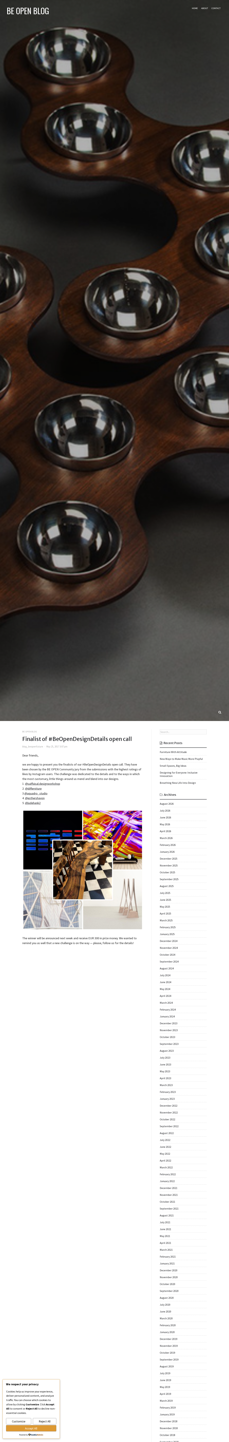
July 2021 (165, 1222)
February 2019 (168, 1407)
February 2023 (168, 1092)
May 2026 (165, 824)
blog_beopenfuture (32, 746)
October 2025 (167, 872)
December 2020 (168, 1270)
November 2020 (169, 1277)
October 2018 (167, 1435)
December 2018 (168, 1421)
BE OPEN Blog (29, 731)
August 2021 (167, 1215)
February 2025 (168, 927)
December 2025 (168, 858)
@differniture (33, 788)
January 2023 (167, 1098)
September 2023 (169, 1044)
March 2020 (166, 1318)
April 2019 (165, 1393)
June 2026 (165, 817)
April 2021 (165, 1243)
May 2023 (165, 1071)
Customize (18, 1421)
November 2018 (169, 1428)
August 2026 (167, 803)
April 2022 (165, 1160)
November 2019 (169, 1345)
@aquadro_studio (35, 793)
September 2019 (169, 1359)
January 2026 (167, 851)
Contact (216, 8)
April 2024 (165, 995)
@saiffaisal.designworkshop (42, 784)
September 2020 (169, 1291)
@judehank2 (33, 803)
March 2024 (166, 1002)
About (204, 8)
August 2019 (167, 1366)
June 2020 (165, 1311)
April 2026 (165, 831)
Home (195, 8)
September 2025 (169, 879)
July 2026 (165, 810)
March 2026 (166, 838)
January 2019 (167, 1414)
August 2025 (167, 886)
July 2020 (165, 1304)
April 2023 (165, 1078)
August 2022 (167, 1133)
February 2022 (168, 1174)
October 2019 (167, 1352)
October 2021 (167, 1201)
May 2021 (165, 1236)
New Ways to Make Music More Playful (181, 758)
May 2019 (165, 1387)
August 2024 (167, 968)
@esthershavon (35, 798)
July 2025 (165, 893)
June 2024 (165, 982)
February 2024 (168, 1009)
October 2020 (167, 1284)
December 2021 (168, 1188)
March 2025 (166, 920)
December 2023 (168, 1023)
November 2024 (169, 947)
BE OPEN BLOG (28, 11)
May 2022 (165, 1153)
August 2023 (167, 1050)
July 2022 (165, 1140)
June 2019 (165, 1380)
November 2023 (169, 1030)
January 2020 (167, 1332)
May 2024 (165, 989)
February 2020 (168, 1325)
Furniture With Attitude (173, 752)
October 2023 (167, 1037)
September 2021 (169, 1208)
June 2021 (165, 1229)
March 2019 (166, 1400)
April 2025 (165, 913)
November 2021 (169, 1194)
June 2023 (165, 1064)
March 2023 (166, 1085)
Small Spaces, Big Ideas (173, 765)
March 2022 (166, 1167)
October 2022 (167, 1119)
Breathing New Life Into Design (178, 782)
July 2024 (165, 975)
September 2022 (169, 1126)
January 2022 (167, 1181)
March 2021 (166, 1249)
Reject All (44, 1421)
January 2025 (167, 934)
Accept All (31, 1428)
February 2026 (168, 845)
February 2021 (168, 1256)
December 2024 (168, 941)
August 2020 (167, 1297)
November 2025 (169, 865)
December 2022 (168, 1105)
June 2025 (165, 899)
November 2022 (169, 1112)
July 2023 (165, 1057)
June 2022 (165, 1146)
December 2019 (168, 1339)
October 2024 (167, 954)
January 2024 (167, 1016)
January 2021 (167, 1263)
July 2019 (165, 1373)
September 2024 (169, 961)
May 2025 (165, 906)
